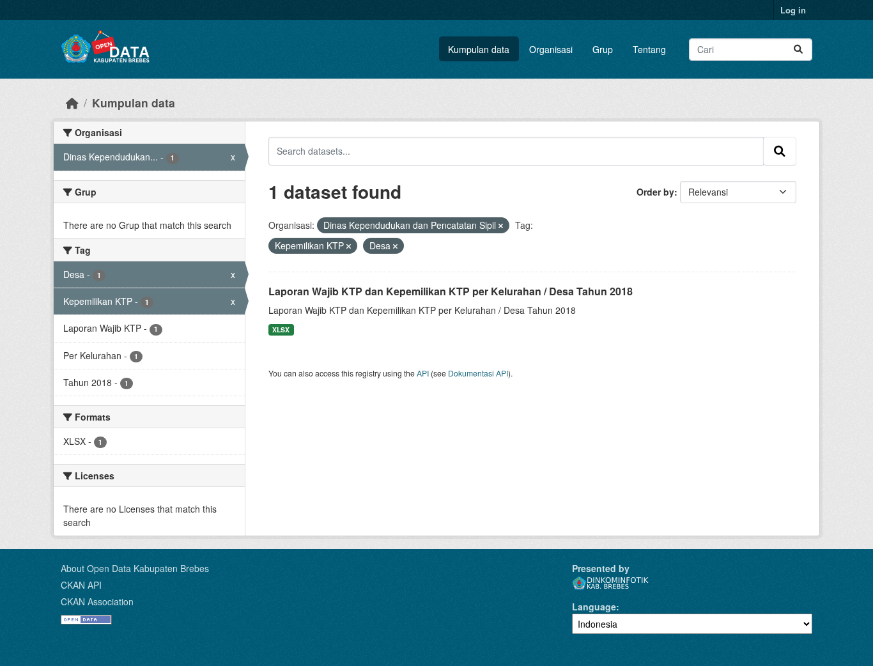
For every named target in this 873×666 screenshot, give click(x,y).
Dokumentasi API (478, 373)
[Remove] (500, 226)
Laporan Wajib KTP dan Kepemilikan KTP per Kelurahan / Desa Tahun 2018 (450, 291)
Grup (602, 49)
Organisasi (551, 49)
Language (594, 606)
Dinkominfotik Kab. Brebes (610, 583)
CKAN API (81, 584)
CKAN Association (97, 601)
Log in (793, 10)
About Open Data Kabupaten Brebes (135, 568)
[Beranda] (72, 103)
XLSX (281, 329)
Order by (655, 191)
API (423, 373)
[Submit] (798, 49)
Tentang (649, 49)
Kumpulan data (478, 49)
